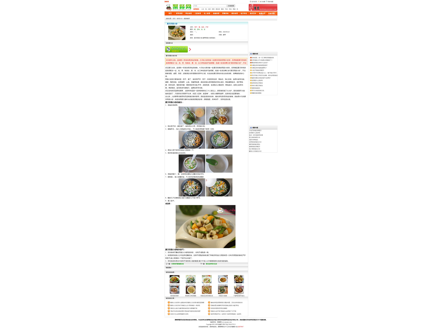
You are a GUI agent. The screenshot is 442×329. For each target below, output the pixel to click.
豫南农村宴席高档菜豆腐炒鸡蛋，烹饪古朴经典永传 (227, 302)
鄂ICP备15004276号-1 (229, 324)
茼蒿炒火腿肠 (223, 296)
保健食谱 (216, 13)
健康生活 (262, 13)
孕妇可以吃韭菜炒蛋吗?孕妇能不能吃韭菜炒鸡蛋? (185, 311)
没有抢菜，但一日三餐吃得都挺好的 (263, 57)
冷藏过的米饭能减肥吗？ (259, 68)
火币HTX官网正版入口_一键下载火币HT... (264, 73)
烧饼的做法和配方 (254, 146)
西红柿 (218, 9)
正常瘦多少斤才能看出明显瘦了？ (262, 60)
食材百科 (253, 13)
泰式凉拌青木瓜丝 (211, 264)
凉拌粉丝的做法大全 (255, 142)
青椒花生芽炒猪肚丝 (207, 296)
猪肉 (222, 9)
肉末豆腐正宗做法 (257, 85)
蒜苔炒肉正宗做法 (174, 285)
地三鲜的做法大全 (254, 149)
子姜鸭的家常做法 (238, 296)
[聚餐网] (178, 10)
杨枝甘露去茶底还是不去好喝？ (261, 78)
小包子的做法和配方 (258, 70)
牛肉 (226, 9)
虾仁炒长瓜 (206, 285)
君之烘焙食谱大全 (254, 137)
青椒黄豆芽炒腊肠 (190, 296)
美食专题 (271, 13)
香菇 (234, 9)
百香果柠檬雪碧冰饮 (177, 264)
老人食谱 (207, 13)
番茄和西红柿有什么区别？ (260, 63)
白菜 (209, 9)
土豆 (202, 9)
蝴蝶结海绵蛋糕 (256, 93)
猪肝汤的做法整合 (254, 144)
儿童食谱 (198, 13)
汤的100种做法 (253, 140)
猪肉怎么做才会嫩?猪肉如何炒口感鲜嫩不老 (183, 308)
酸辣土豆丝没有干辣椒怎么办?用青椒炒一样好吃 (185, 305)
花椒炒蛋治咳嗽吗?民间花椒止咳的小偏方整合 (225, 305)
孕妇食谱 (188, 13)
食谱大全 (179, 18)
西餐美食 (225, 13)
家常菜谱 (179, 13)
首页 (170, 13)
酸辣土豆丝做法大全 (255, 151)
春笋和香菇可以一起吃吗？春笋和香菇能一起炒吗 (226, 314)
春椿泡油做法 (256, 88)
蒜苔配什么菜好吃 (257, 80)
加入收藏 (262, 1)
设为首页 (254, 1)
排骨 (213, 9)
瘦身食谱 (234, 13)
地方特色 (244, 13)
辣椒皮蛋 (239, 285)
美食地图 (270, 1)
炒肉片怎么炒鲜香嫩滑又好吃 (179, 314)
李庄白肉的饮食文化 (258, 90)
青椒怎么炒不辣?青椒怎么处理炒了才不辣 (223, 311)
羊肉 (230, 9)
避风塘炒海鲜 (174, 296)
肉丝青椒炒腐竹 (223, 285)
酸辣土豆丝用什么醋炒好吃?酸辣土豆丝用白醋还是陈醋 (187, 302)
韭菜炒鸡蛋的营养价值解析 (219, 308)
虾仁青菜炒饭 (190, 285)
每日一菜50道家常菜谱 (256, 135)
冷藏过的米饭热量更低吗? (260, 65)
